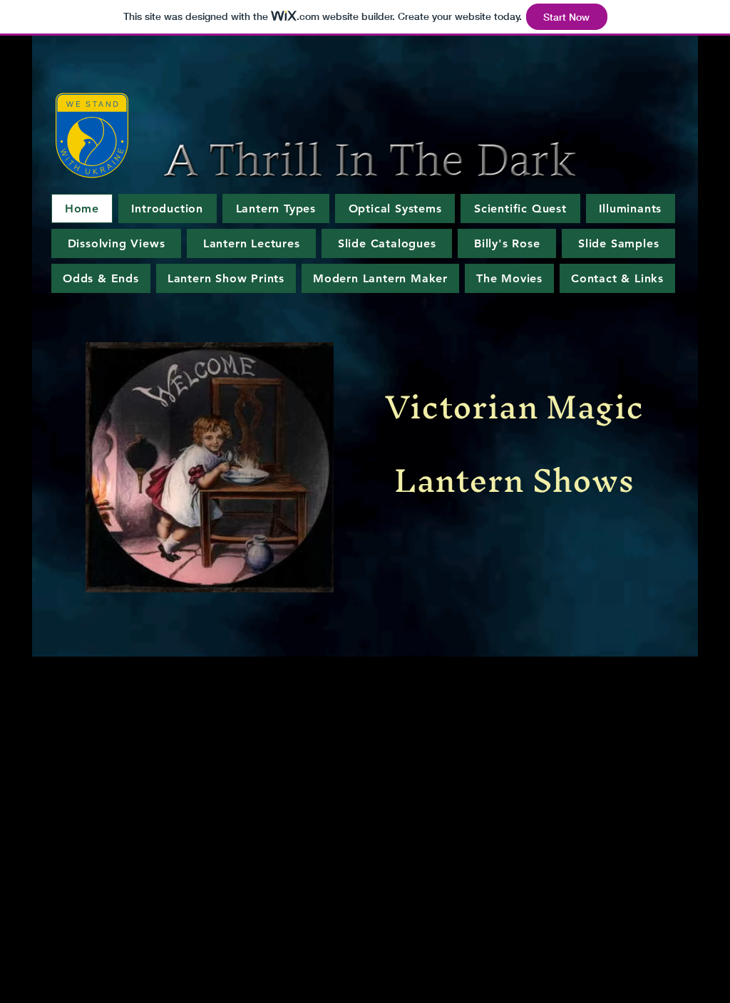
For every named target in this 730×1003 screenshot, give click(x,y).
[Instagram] (675, 739)
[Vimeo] (693, 739)
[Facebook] (656, 739)
